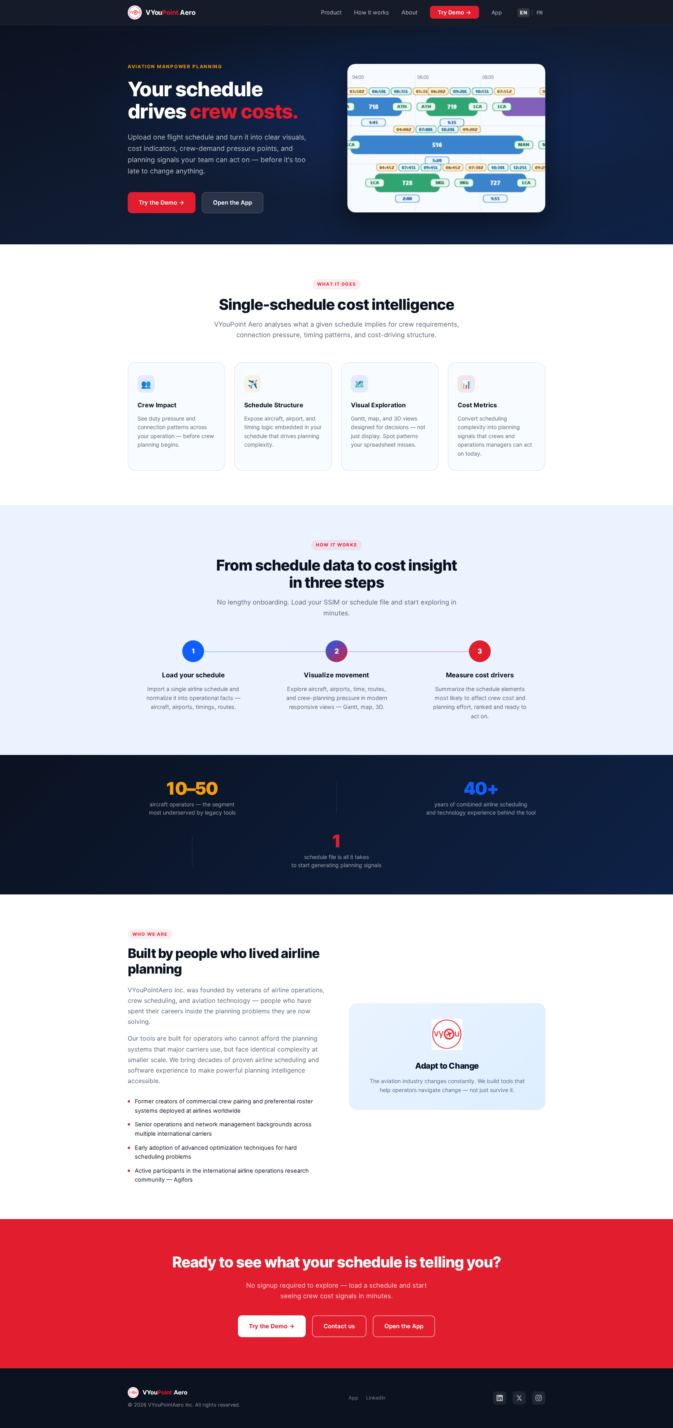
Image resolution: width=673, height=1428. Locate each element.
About (410, 12)
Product (331, 12)
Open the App (232, 202)
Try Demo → (454, 12)
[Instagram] (538, 1398)
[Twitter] (519, 1398)
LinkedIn (375, 1398)
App (497, 12)
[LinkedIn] (499, 1398)
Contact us (339, 1326)
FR (540, 13)
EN (523, 13)
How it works (371, 12)
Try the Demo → (162, 202)
